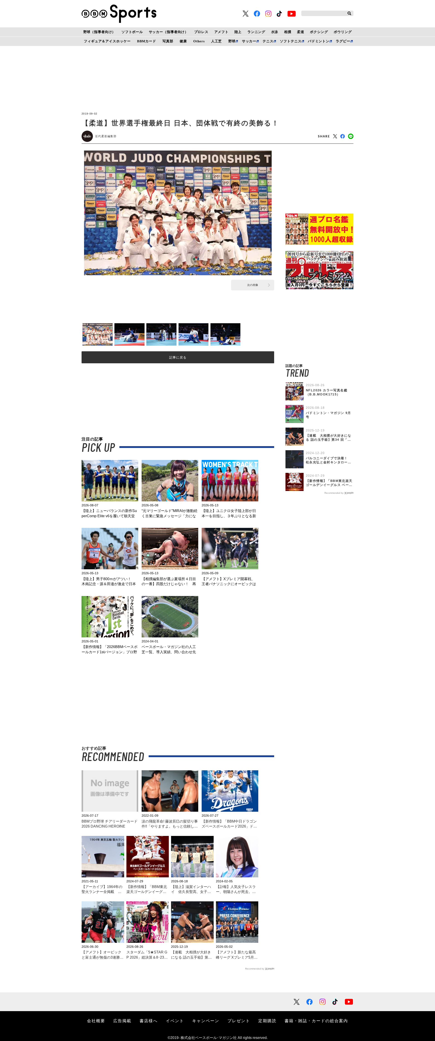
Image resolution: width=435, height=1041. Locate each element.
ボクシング (319, 32)
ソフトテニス (290, 41)
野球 (232, 41)
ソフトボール (132, 32)
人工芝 (216, 41)
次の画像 (252, 285)
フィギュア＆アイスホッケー (107, 41)
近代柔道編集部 (105, 136)
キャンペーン (205, 1021)
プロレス (201, 32)
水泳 (274, 32)
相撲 (287, 32)
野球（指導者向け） (99, 32)
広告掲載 (122, 1021)
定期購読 (267, 1021)
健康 (183, 41)
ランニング (256, 32)
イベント (175, 1021)
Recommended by (254, 968)
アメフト (221, 32)
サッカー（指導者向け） (168, 32)
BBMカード (146, 41)
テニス (268, 41)
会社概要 (96, 1021)
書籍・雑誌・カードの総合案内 (316, 1021)
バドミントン (318, 41)
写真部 (167, 41)
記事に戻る (178, 357)
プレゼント (238, 1021)
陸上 (238, 32)
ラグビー (343, 41)
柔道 (300, 32)
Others (199, 41)
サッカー (249, 41)
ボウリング (343, 32)
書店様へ (149, 1021)
